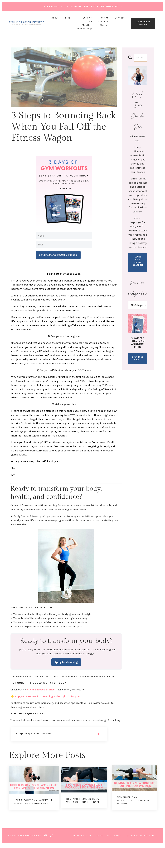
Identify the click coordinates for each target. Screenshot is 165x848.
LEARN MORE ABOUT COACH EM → (138, 262)
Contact (120, 17)
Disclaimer (114, 835)
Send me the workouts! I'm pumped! (58, 254)
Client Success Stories (103, 21)
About (55, 17)
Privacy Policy (82, 835)
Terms (99, 835)
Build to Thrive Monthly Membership (84, 23)
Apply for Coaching (66, 662)
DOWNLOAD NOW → (137, 358)
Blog (67, 17)
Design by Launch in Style (142, 836)
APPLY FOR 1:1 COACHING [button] (143, 23)
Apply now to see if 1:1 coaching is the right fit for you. (47, 696)
